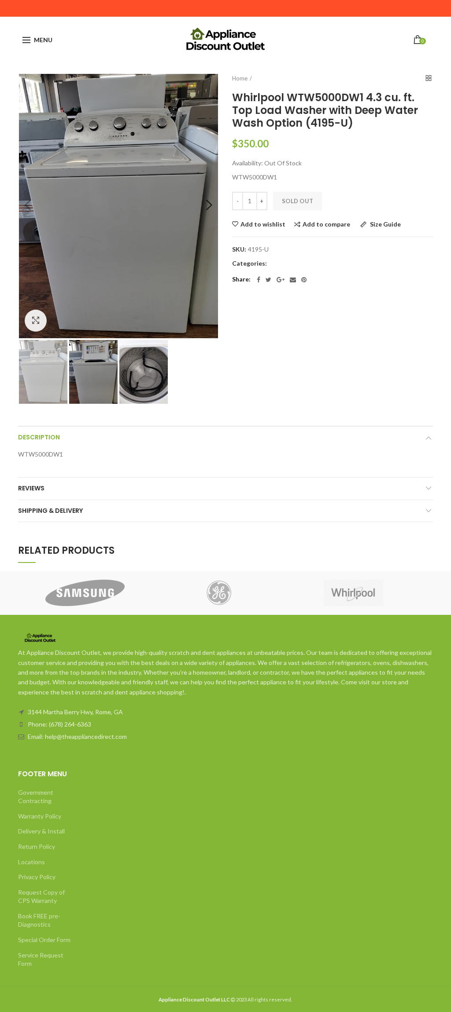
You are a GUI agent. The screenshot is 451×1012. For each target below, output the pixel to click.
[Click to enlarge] (36, 321)
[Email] (293, 279)
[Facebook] (258, 279)
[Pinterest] (304, 279)
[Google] (280, 279)
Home (240, 78)
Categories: (249, 263)
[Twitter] (268, 279)
